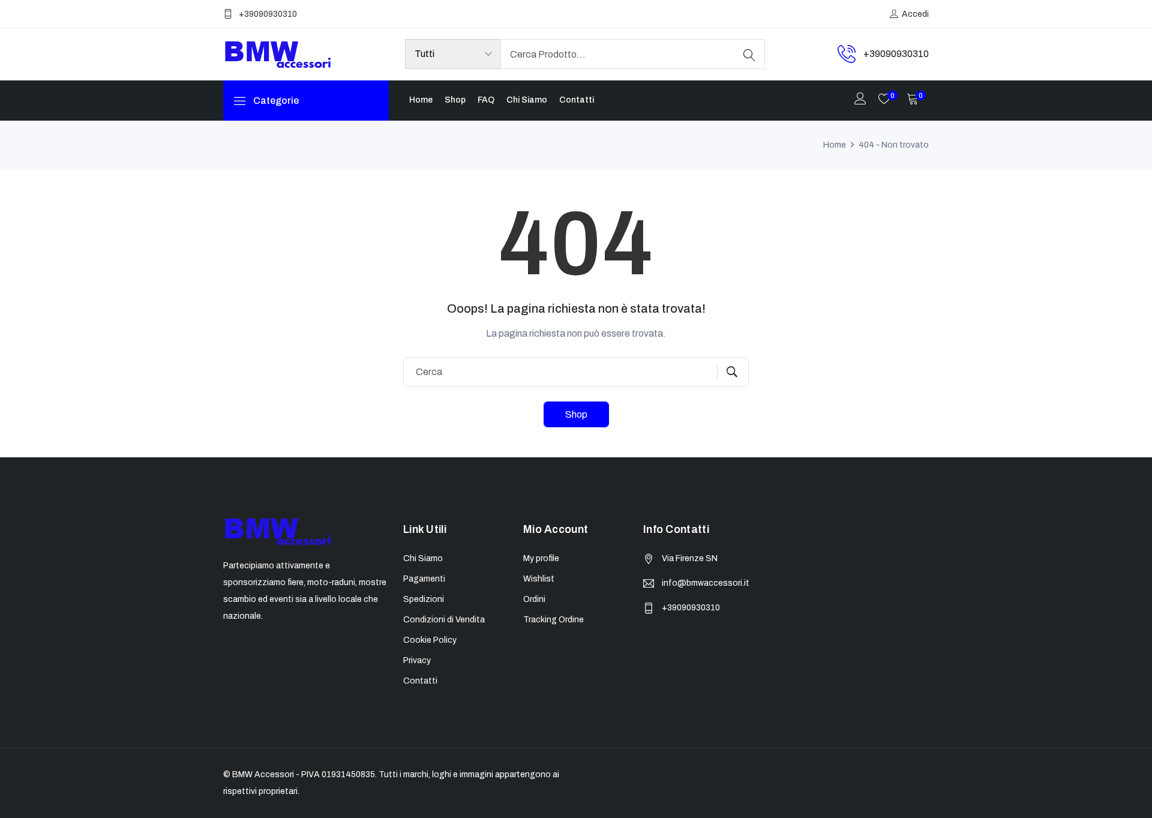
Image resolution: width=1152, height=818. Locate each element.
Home (421, 99)
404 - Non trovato (894, 144)
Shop (455, 99)
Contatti (576, 99)
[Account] (860, 99)
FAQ (486, 99)
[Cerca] (749, 54)
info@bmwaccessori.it (705, 583)
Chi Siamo (526, 99)
